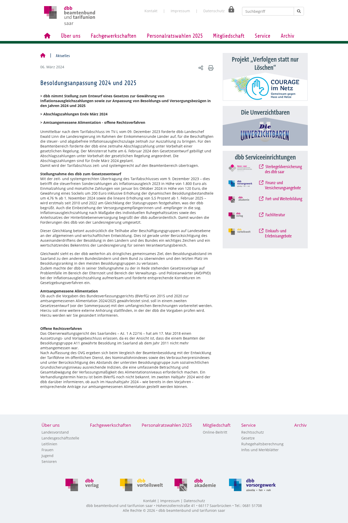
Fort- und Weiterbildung (283, 199)
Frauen (47, 449)
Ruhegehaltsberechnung (262, 443)
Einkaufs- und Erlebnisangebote (278, 233)
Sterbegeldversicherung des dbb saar (283, 169)
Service (262, 36)
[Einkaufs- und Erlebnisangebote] (244, 235)
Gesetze (248, 438)
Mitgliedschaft (228, 36)
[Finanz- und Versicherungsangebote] (244, 187)
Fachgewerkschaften (113, 36)
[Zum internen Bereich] (230, 9)
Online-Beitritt (215, 432)
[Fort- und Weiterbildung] (244, 203)
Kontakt (150, 10)
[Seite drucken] (210, 68)
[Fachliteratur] (244, 219)
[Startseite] (42, 56)
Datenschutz (214, 10)
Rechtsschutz (252, 432)
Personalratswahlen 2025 (175, 36)
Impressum (180, 10)
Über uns (71, 36)
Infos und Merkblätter (260, 449)
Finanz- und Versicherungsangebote (283, 185)
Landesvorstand (55, 432)
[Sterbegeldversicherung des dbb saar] (244, 171)
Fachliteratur (275, 215)
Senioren (49, 461)
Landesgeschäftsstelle (60, 438)
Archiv (287, 36)
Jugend (47, 455)
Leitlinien (49, 443)
